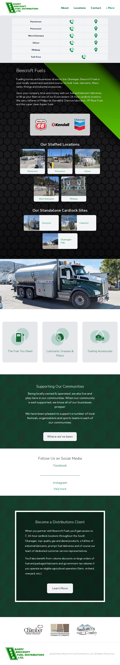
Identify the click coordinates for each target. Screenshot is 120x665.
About (65, 7)
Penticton (35, 21)
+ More (110, 7)
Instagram (60, 483)
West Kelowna (36, 35)
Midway (36, 49)
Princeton (35, 28)
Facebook (60, 465)
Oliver (35, 42)
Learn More (60, 588)
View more (60, 488)
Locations (80, 7)
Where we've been (60, 436)
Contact (96, 7)
